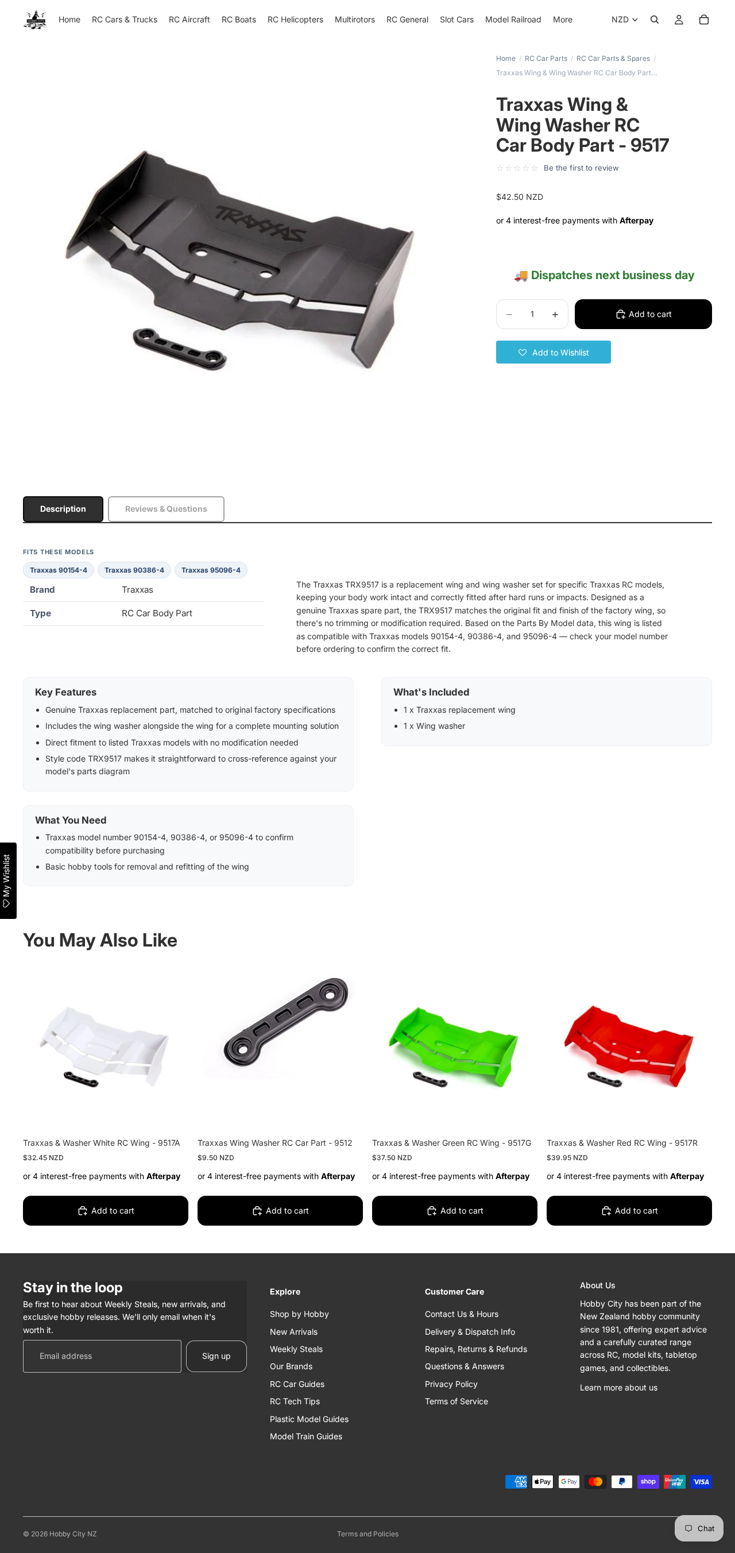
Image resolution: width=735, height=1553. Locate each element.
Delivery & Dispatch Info (470, 1331)
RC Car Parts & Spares (613, 58)
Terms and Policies (368, 1533)
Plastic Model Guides (309, 1418)
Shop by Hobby (299, 1314)
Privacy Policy (451, 1383)
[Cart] (704, 19)
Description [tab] (63, 508)
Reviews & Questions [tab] (166, 508)
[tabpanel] (367, 716)
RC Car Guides (297, 1383)
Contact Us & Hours (461, 1314)
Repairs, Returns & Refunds (476, 1349)
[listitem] (562, 19)
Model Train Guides (306, 1436)
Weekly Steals (296, 1349)
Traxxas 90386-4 (134, 570)
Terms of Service (456, 1401)
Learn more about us (618, 1387)
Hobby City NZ (73, 1533)
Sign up (216, 1356)
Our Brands (291, 1366)
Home (506, 58)
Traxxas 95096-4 (211, 570)
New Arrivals (294, 1331)
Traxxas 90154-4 (58, 570)
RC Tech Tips (295, 1401)
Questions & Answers (464, 1366)
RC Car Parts (546, 58)
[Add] (170, 1112)
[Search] (654, 19)
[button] (553, 352)
